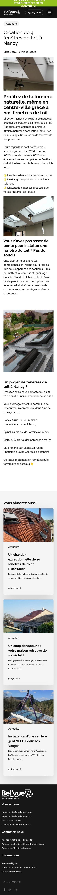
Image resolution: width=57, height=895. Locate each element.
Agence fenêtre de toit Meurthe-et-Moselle (23, 844)
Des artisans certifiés (12, 820)
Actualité (11, 23)
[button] (49, 12)
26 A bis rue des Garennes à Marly (30, 439)
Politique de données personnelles (19, 867)
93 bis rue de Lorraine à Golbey (30, 432)
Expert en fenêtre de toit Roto (16, 816)
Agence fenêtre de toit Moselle (17, 840)
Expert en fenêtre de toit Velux (17, 812)
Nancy (7, 420)
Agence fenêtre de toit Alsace (16, 848)
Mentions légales (10, 863)
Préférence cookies (11, 871)
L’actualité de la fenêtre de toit (16, 824)
